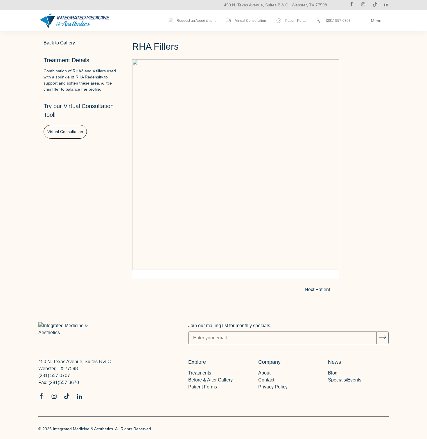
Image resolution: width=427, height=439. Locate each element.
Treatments (199, 372)
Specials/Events (344, 379)
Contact (266, 379)
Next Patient (322, 290)
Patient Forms (202, 386)
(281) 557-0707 (54, 375)
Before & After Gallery (210, 379)
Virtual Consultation (65, 131)
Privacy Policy (273, 386)
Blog (333, 372)
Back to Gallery (59, 42)
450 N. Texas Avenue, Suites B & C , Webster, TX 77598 (275, 5)
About (264, 372)
